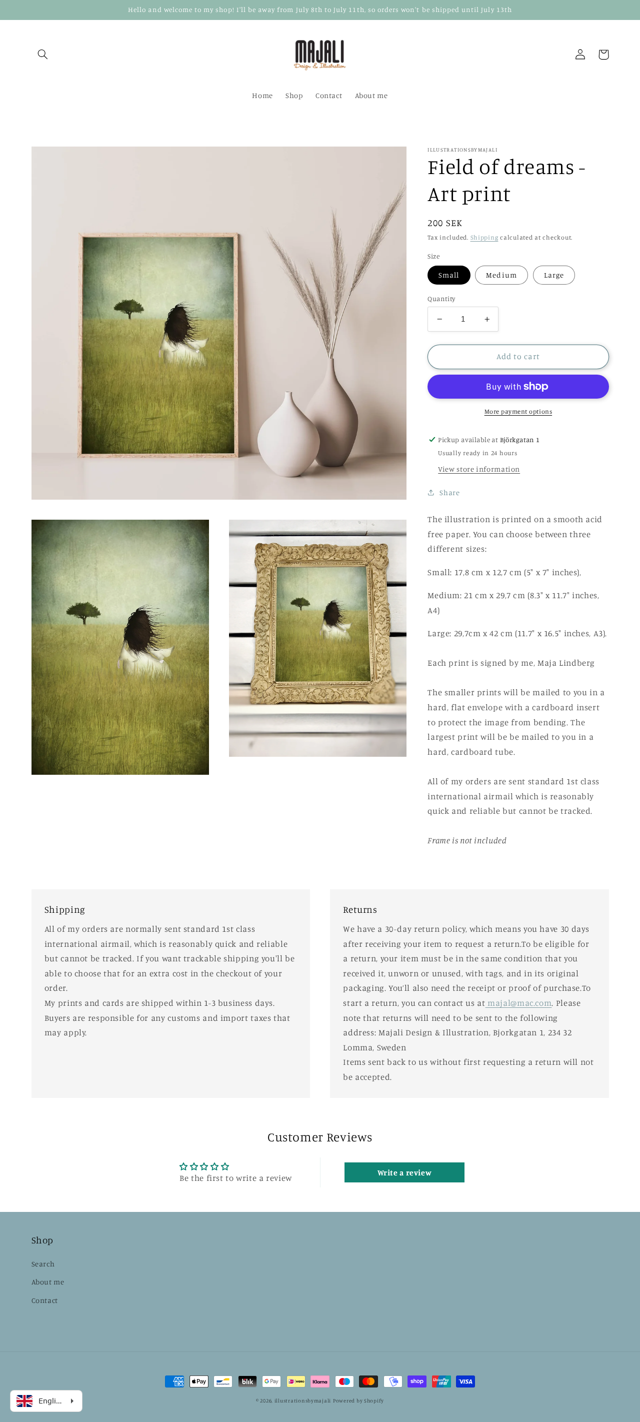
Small (448, 275)
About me (48, 1281)
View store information (479, 469)
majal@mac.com (519, 1003)
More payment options (518, 411)
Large (554, 275)
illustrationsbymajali (302, 1400)
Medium (501, 275)
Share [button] (450, 492)
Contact (45, 1300)
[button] (43, 54)
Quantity (441, 299)
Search (43, 1263)
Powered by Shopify (358, 1400)
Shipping (484, 237)
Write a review (405, 1172)
